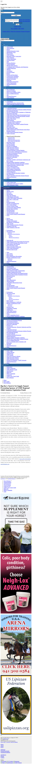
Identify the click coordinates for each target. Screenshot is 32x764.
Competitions (10, 101)
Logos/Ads (9, 375)
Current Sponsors (11, 64)
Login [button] (17, 24)
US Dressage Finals (11, 268)
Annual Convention (11, 79)
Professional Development (13, 155)
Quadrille (9, 278)
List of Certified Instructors (13, 340)
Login (16, 15)
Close (2, 8)
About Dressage (10, 48)
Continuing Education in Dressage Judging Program (19, 109)
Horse (8, 200)
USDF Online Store (11, 182)
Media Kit (9, 372)
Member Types (10, 191)
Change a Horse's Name (12, 206)
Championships (10, 266)
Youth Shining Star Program (13, 244)
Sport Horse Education (12, 113)
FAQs (8, 85)
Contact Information (11, 59)
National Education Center (13, 51)
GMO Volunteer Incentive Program (15, 225)
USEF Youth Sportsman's (13, 248)
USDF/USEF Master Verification (14, 198)
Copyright (8, 742)
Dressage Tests (10, 307)
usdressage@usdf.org (11, 478)
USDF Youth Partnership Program (15, 132)
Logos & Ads (7, 486)
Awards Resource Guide (12, 212)
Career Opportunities (11, 83)
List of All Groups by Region (13, 356)
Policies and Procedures (12, 75)
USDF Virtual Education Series (14, 140)
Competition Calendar (12, 308)
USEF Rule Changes (11, 311)
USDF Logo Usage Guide (13, 376)
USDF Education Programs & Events (15, 104)
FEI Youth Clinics (11, 127)
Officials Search (10, 281)
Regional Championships (12, 269)
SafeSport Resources (11, 84)
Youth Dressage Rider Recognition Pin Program (18, 241)
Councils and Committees (13, 76)
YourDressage (10, 371)
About (2, 745)
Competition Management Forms (14, 282)
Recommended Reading (12, 111)
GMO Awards (10, 223)
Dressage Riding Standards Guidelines (16, 162)
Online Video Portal (11, 119)
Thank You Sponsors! (16, 31)
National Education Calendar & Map (15, 103)
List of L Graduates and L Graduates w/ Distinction (19, 112)
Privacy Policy (3, 742)
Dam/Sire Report (11, 210)
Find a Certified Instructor (13, 93)
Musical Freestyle (11, 276)
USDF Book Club (11, 138)
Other (8, 252)
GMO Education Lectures (13, 149)
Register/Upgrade (11, 202)
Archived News (7, 483)
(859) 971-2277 (6, 738)
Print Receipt (10, 194)
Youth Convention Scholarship (14, 247)
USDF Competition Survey (13, 315)
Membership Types (11, 52)
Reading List (10, 158)
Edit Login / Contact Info (12, 199)
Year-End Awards (11, 231)
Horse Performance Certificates (14, 302)
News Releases (10, 377)
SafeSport (3, 749)
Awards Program (11, 211)
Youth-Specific (10, 125)
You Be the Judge (11, 137)
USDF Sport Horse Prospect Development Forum (18, 115)
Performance (10, 230)
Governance (9, 71)
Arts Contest (9, 253)
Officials (9, 69)
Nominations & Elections (12, 81)
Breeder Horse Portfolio (12, 208)
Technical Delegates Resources (14, 335)
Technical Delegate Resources (14, 170)
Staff (8, 61)
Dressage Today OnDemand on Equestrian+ (17, 151)
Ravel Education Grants (12, 245)
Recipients (10, 260)
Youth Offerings (10, 57)
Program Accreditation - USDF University (16, 360)
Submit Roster (10, 353)
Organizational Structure (12, 77)
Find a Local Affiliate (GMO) (13, 92)
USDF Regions (10, 55)
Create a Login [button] (17, 26)
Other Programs (10, 120)
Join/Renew (3, 754)
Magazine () (14, 56)
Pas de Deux (10, 277)
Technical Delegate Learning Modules (15, 150)
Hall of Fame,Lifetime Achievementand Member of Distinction (13, 221)
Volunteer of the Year (11, 226)
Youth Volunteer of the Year (13, 227)
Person (8, 190)
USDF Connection (11, 368)
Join (7, 95)
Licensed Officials (11, 333)
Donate (2, 756)
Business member (18, 23)
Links (5, 491)
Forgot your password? (24, 21)
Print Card (9, 192)
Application (10, 258)
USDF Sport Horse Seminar (13, 117)
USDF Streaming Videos (12, 185)
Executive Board (10, 60)
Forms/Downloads (5, 751)
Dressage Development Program (14, 153)
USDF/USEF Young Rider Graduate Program (17, 124)
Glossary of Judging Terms (13, 167)
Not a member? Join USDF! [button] (17, 28)
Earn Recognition (11, 145)
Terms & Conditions (14, 742)
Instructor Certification (12, 157)
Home (5, 380)
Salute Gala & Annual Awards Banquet (16, 214)
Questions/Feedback (5, 752)
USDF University (11, 133)
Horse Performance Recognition (14, 256)
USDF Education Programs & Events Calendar (18, 163)
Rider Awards (10, 255)
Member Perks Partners (12, 65)
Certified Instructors (11, 68)
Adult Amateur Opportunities (13, 169)
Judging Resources (11, 171)
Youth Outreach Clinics (12, 128)
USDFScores (10, 309)
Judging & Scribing (11, 91)
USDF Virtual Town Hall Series (14, 141)
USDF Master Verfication (13, 196)
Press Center (6, 381)
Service (8, 218)
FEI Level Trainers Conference (14, 121)
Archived (10, 236)
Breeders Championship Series (14, 272)
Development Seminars (12, 154)
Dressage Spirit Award (12, 249)
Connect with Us (6, 31)
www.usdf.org (3, 478)
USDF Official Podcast (12, 166)
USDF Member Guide (12, 369)
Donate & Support (25, 31)
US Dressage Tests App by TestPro (15, 183)
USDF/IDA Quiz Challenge (13, 123)
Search (10, 235)
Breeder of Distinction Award (13, 257)
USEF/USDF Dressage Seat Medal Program (17, 273)
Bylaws (8, 73)
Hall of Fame (10, 53)
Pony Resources (10, 174)
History (8, 49)
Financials (9, 80)
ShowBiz (9, 284)
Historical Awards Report (14, 237)
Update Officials (10, 352)
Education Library (11, 142)
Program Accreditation (12, 146)
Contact (2, 757)
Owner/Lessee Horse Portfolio (14, 207)
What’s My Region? (11, 195)
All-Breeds (10, 232)
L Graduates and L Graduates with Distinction (17, 67)
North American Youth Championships (16, 270)
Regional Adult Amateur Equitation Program (17, 274)
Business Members (11, 63)
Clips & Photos (7, 485)
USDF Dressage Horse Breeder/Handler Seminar (18, 116)
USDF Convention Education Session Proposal (18, 175)
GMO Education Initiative (13, 147)
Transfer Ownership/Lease (13, 203)
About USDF (10, 47)
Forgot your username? (24, 19)
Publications (9, 367)
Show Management (11, 280)
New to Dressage (11, 89)
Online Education (11, 143)
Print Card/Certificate (12, 204)
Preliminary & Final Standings (14, 234)
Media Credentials (11, 373)
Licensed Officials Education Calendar (16, 173)
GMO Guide (10, 351)
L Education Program (12, 108)
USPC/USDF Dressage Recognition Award (17, 243)
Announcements (7, 482)
